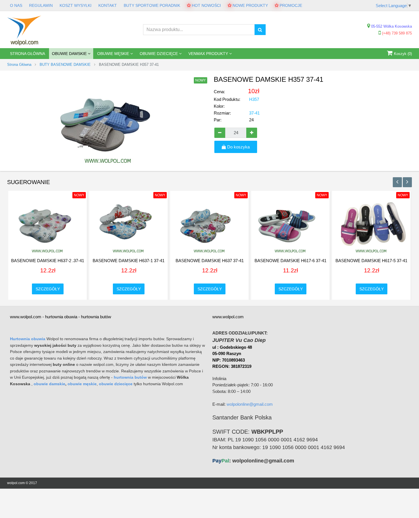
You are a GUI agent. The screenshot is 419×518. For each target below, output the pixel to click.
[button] (397, 182)
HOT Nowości (206, 5)
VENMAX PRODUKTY (208, 53)
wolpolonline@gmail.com (250, 404)
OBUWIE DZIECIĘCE (159, 53)
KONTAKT (107, 5)
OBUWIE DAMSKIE (70, 53)
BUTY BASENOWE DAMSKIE (65, 64)
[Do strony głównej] (24, 29)
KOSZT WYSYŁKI (75, 5)
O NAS (16, 5)
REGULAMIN (41, 5)
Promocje (290, 5)
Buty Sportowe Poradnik (152, 5)
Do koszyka (238, 146)
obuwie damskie (49, 384)
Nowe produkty (249, 5)
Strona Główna (27, 53)
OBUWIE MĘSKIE (113, 53)
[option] (47, 244)
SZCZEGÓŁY (48, 289)
